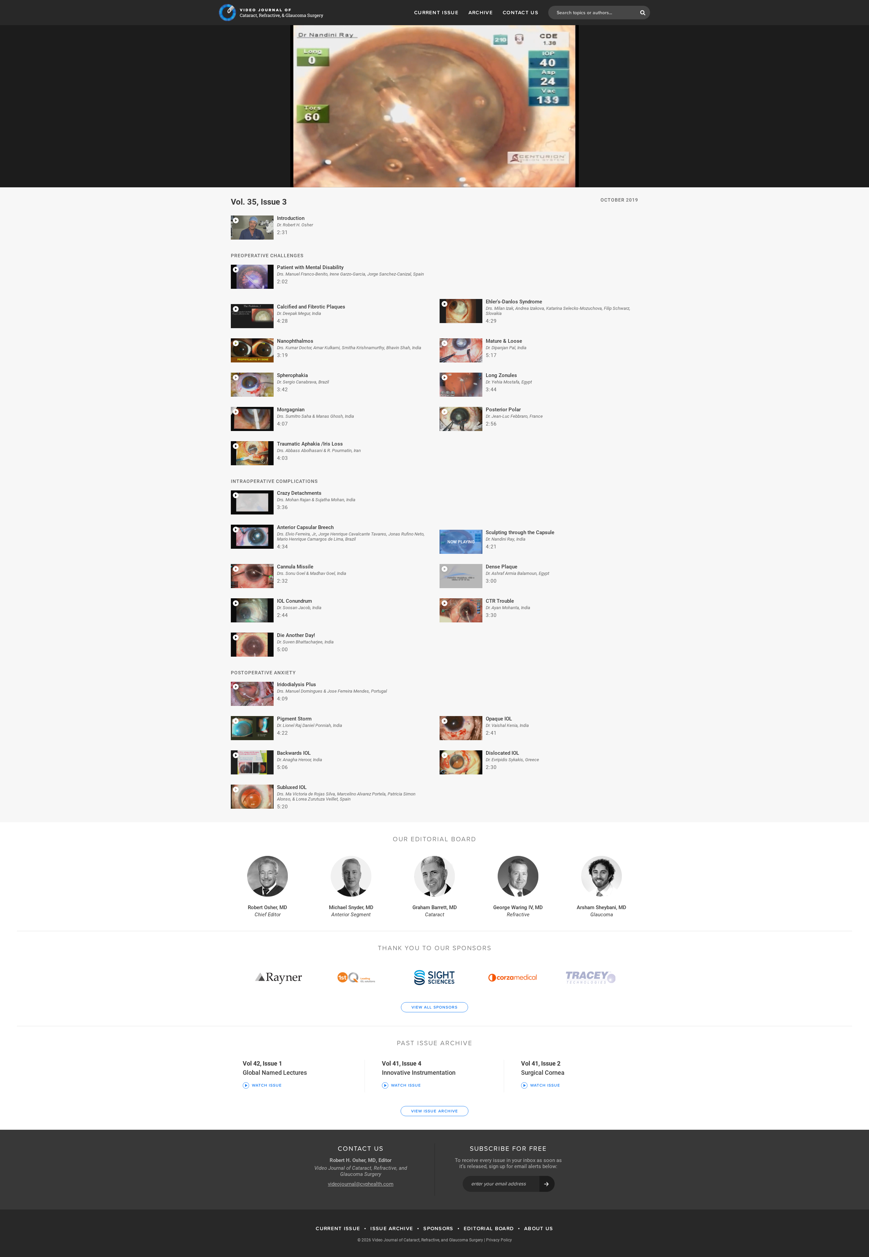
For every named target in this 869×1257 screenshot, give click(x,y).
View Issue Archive (434, 1111)
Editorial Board (489, 1228)
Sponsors (438, 1228)
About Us (538, 1228)
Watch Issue (267, 1085)
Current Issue (436, 12)
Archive (480, 12)
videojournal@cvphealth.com (360, 1183)
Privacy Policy (499, 1239)
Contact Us (520, 12)
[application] (434, 106)
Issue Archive (391, 1228)
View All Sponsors (434, 1007)
